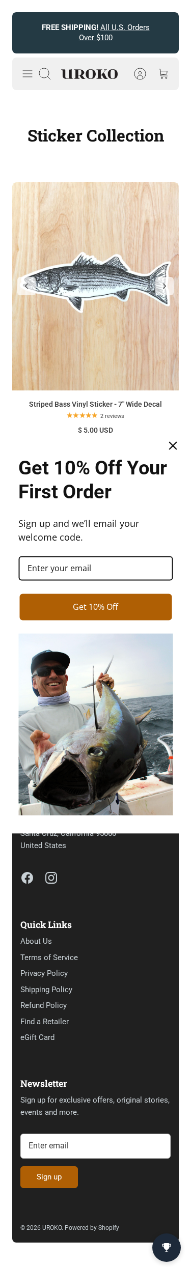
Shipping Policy (46, 989)
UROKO (52, 1227)
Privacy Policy (44, 973)
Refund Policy (43, 1005)
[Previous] (26, 33)
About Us (36, 941)
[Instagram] (51, 878)
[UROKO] (89, 74)
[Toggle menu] (27, 74)
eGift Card (37, 1037)
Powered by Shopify (92, 1227)
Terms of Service (49, 957)
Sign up (49, 1176)
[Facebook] (27, 878)
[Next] (165, 33)
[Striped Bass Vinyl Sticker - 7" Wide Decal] (95, 286)
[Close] (172, 445)
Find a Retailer (44, 1021)
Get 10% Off (95, 606)
